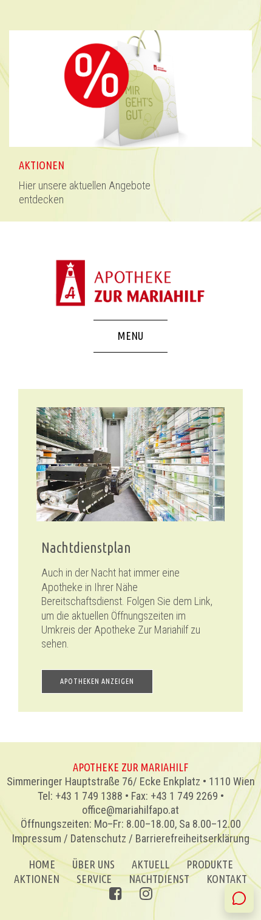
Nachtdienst (159, 879)
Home (42, 864)
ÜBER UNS (93, 864)
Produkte (209, 864)
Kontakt (226, 879)
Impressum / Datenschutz (69, 838)
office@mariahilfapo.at (130, 809)
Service (94, 879)
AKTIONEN (36, 879)
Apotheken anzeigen (97, 681)
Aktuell (150, 864)
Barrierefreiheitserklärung (192, 838)
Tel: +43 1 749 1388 (80, 796)
